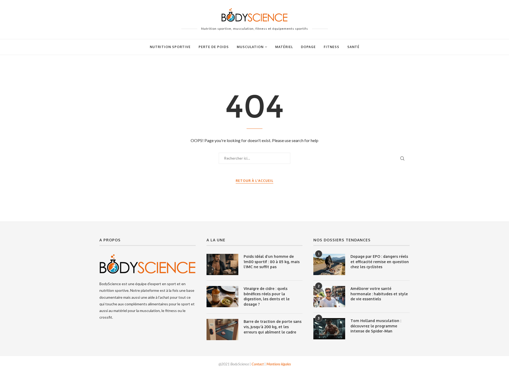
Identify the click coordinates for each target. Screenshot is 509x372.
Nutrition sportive (170, 47)
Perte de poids (214, 47)
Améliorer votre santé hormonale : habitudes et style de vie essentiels (379, 293)
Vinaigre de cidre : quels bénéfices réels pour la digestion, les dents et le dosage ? (266, 296)
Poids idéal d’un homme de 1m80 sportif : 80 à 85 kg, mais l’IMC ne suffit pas (272, 261)
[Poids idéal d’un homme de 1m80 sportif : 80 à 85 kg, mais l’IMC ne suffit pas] (222, 264)
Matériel (284, 47)
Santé (353, 47)
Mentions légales (278, 364)
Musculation (250, 47)
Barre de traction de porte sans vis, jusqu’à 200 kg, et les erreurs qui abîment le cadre (272, 326)
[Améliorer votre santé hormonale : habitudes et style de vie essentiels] (329, 296)
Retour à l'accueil (254, 181)
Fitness (331, 47)
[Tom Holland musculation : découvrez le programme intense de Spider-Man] (329, 328)
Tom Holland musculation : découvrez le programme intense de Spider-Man (375, 325)
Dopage (308, 47)
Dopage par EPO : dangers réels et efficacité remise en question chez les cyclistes (379, 261)
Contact (258, 364)
